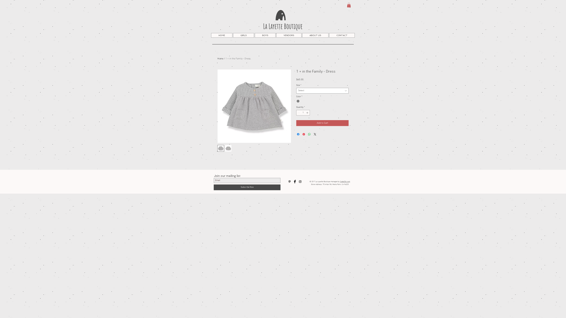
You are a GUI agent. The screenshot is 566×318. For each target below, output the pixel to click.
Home (220, 58)
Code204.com (345, 182)
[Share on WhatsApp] (309, 134)
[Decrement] (298, 112)
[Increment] (307, 112)
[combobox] (322, 90)
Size (298, 85)
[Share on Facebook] (298, 134)
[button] (349, 5)
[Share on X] (315, 134)
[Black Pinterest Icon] (289, 181)
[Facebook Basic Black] (295, 181)
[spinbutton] (303, 112)
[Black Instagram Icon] (300, 181)
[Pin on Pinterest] (304, 134)
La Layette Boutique (283, 26)
